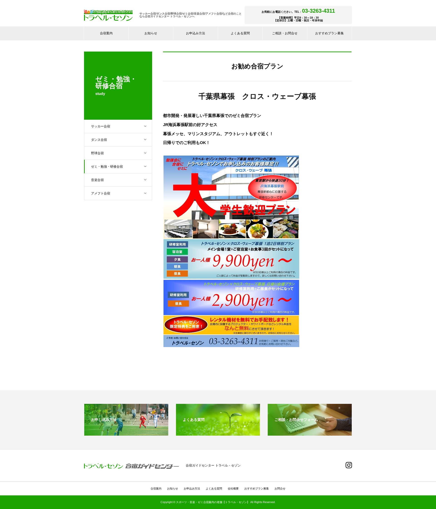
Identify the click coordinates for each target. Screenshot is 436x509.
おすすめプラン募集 (329, 33)
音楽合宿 (97, 180)
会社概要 (233, 488)
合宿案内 (106, 33)
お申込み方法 (195, 33)
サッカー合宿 (100, 126)
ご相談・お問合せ (284, 33)
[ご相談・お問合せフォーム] (310, 434)
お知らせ (150, 33)
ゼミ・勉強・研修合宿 (107, 166)
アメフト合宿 (100, 193)
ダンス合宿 (99, 140)
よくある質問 (240, 33)
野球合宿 (97, 153)
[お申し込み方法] (126, 434)
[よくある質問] (218, 434)
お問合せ (280, 488)
